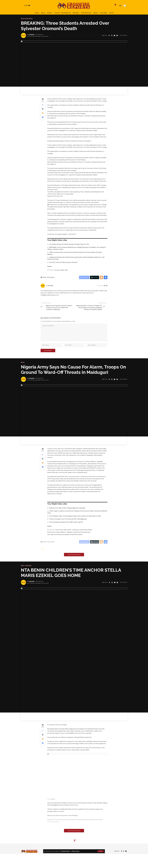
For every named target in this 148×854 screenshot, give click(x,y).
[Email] (114, 35)
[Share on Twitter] (112, 35)
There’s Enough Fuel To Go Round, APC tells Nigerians (68, 519)
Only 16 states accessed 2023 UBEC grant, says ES (66, 522)
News (31, 18)
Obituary (28, 565)
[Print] (117, 35)
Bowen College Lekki (61, 270)
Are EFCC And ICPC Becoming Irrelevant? (63, 262)
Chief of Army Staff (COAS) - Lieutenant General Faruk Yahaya (73, 530)
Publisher (31, 34)
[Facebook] (25, 5)
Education (24, 18)
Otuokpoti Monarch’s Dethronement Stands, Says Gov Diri (69, 244)
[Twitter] (27, 5)
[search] (117, 5)
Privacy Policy (65, 851)
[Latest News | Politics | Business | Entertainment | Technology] (74, 5)
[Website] (103, 286)
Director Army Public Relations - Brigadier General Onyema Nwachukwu (68, 532)
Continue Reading (74, 554)
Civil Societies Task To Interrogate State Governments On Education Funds (75, 516)
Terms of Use (75, 851)
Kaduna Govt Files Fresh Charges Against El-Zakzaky (67, 508)
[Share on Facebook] (109, 35)
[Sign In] (22, 6)
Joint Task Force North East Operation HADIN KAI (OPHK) (64, 534)
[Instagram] (106, 286)
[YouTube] (29, 5)
